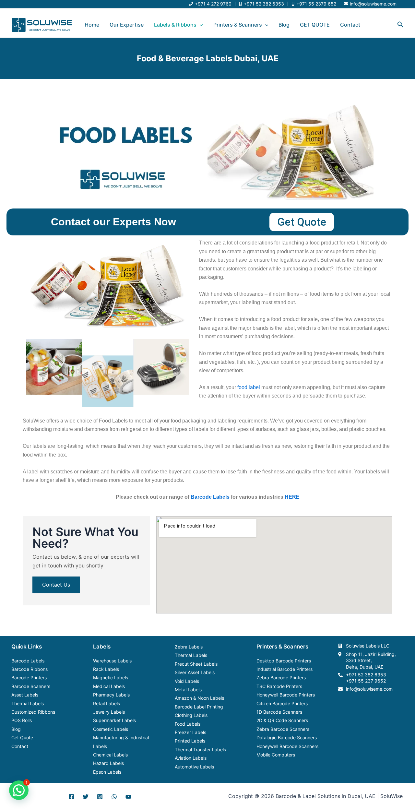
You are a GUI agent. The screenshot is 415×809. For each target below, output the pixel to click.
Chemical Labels (110, 754)
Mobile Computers (275, 754)
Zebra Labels (189, 646)
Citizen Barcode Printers (282, 703)
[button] (199, 25)
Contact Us (56, 584)
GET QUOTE (315, 24)
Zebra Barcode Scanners (282, 729)
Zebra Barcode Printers (281, 677)
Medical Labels (109, 686)
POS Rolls (21, 720)
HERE (292, 497)
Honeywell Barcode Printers (285, 694)
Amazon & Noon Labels (199, 698)
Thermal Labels (27, 703)
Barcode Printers (29, 677)
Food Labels (187, 724)
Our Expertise (127, 24)
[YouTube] (128, 797)
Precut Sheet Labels (196, 664)
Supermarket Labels (114, 720)
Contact (350, 24)
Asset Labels (24, 694)
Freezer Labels (190, 732)
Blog (284, 24)
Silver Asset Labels (195, 672)
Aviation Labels (191, 758)
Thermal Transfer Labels (200, 749)
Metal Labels (188, 689)
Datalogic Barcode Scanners (286, 737)
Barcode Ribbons (29, 669)
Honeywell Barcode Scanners (287, 746)
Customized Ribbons (33, 712)
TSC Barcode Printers (279, 686)
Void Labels (187, 681)
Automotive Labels (194, 766)
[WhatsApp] (114, 797)
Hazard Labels (108, 763)
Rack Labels (106, 669)
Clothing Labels (191, 715)
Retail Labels (106, 703)
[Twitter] (86, 797)
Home (92, 24)
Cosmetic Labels (110, 729)
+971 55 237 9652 (366, 681)
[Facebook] (71, 797)
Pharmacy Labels (111, 694)
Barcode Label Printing (199, 706)
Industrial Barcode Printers (284, 669)
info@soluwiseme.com (369, 689)
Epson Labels (107, 772)
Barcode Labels (210, 497)
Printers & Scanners (237, 24)
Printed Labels (190, 741)
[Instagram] (100, 797)
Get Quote (22, 737)
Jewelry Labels (109, 712)
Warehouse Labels (112, 660)
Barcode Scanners (30, 686)
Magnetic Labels (110, 677)
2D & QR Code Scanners (282, 720)
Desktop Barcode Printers (283, 660)
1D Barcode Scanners (279, 712)
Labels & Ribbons (175, 24)
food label (248, 387)
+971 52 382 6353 (366, 674)
